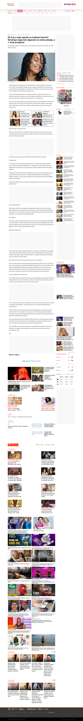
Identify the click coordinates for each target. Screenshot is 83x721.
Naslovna (9, 10)
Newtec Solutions (68, 719)
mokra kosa (14, 416)
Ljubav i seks (21, 13)
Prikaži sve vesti (60, 83)
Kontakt (13, 715)
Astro (35, 10)
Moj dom (38, 13)
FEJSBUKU (38, 361)
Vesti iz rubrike (11, 680)
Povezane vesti (11, 651)
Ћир (72, 4)
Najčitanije (64, 72)
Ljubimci (42, 13)
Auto (49, 10)
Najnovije (59, 72)
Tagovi (9, 413)
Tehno (45, 10)
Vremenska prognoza (61, 354)
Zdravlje (15, 10)
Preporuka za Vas (11, 394)
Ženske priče (27, 13)
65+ (54, 13)
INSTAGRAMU (32, 361)
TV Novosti (53, 10)
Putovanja (30, 10)
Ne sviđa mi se (49, 444)
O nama (46, 712)
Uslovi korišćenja (51, 712)
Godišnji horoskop (67, 109)
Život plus (20, 10)
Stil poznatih (33, 13)
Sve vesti (58, 155)
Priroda (51, 13)
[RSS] (74, 155)
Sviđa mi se (39, 444)
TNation (73, 719)
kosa (9, 416)
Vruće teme (10, 420)
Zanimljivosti (40, 10)
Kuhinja (25, 10)
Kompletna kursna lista (70, 374)
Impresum (9, 715)
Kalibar (47, 13)
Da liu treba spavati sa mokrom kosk (25, 416)
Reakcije (69, 72)
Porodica (15, 13)
